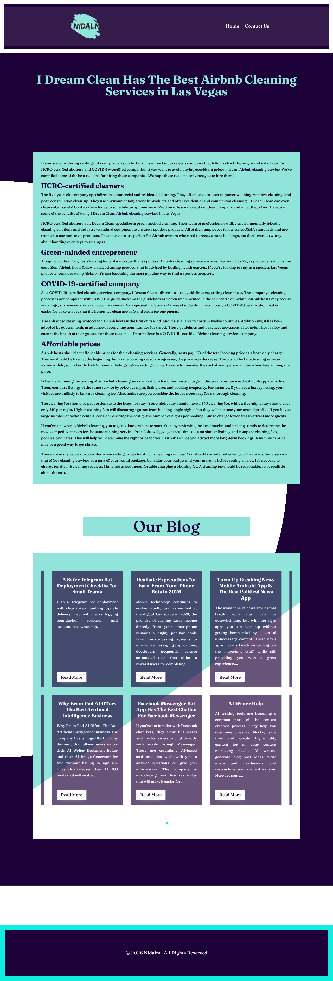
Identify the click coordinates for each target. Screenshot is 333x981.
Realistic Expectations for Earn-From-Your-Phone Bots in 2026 (166, 586)
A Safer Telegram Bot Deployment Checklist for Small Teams (87, 586)
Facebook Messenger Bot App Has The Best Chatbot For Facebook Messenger (166, 709)
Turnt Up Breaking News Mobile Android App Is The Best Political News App (245, 589)
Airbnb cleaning (253, 169)
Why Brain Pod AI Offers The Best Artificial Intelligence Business (87, 709)
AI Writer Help (245, 703)
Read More (71, 677)
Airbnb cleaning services (137, 213)
